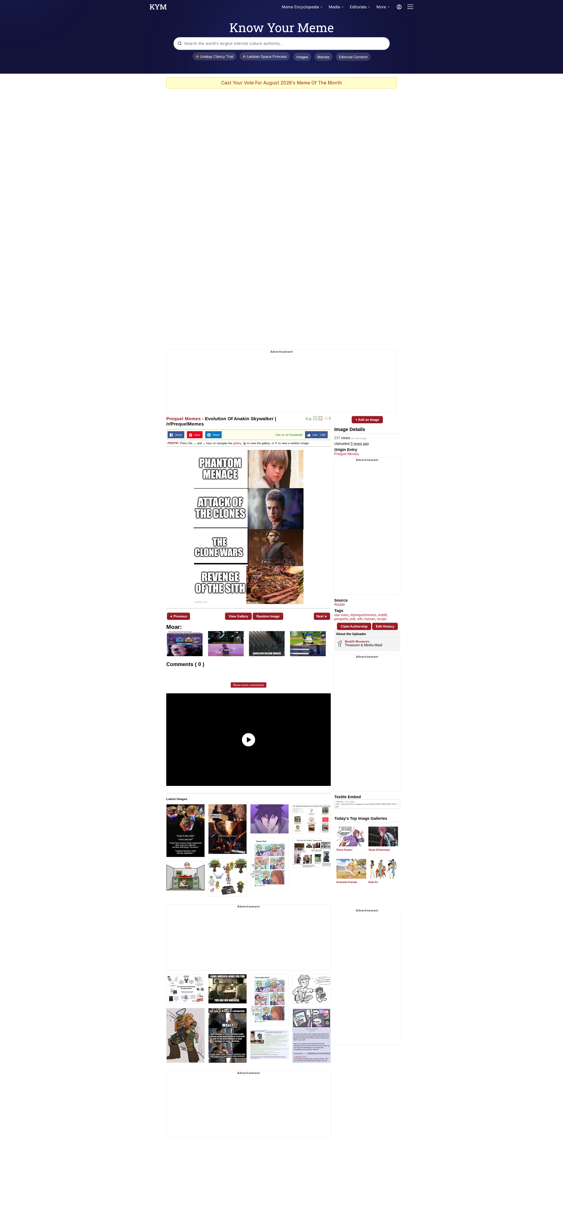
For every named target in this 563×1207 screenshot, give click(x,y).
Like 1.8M (318, 434)
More (381, 7)
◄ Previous (178, 616)
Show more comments (248, 685)
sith (360, 619)
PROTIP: (173, 443)
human (369, 619)
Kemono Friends (346, 882)
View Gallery (238, 616)
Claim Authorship (354, 626)
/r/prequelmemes (363, 615)
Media (334, 7)
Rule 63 (373, 882)
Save (196, 434)
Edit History (385, 626)
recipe (382, 619)
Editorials (358, 7)
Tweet (214, 434)
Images (302, 57)
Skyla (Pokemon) (379, 849)
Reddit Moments (357, 641)
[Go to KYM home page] (158, 8)
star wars (341, 615)
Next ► (322, 616)
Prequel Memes (183, 418)
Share (177, 434)
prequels (341, 619)
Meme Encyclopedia (300, 7)
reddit (382, 615)
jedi (352, 619)
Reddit (339, 604)
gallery (237, 443)
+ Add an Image (367, 420)
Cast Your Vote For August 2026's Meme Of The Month (281, 83)
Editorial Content (353, 57)
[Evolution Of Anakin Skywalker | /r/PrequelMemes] (248, 527)
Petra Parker (344, 849)
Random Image (268, 616)
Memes (323, 57)
